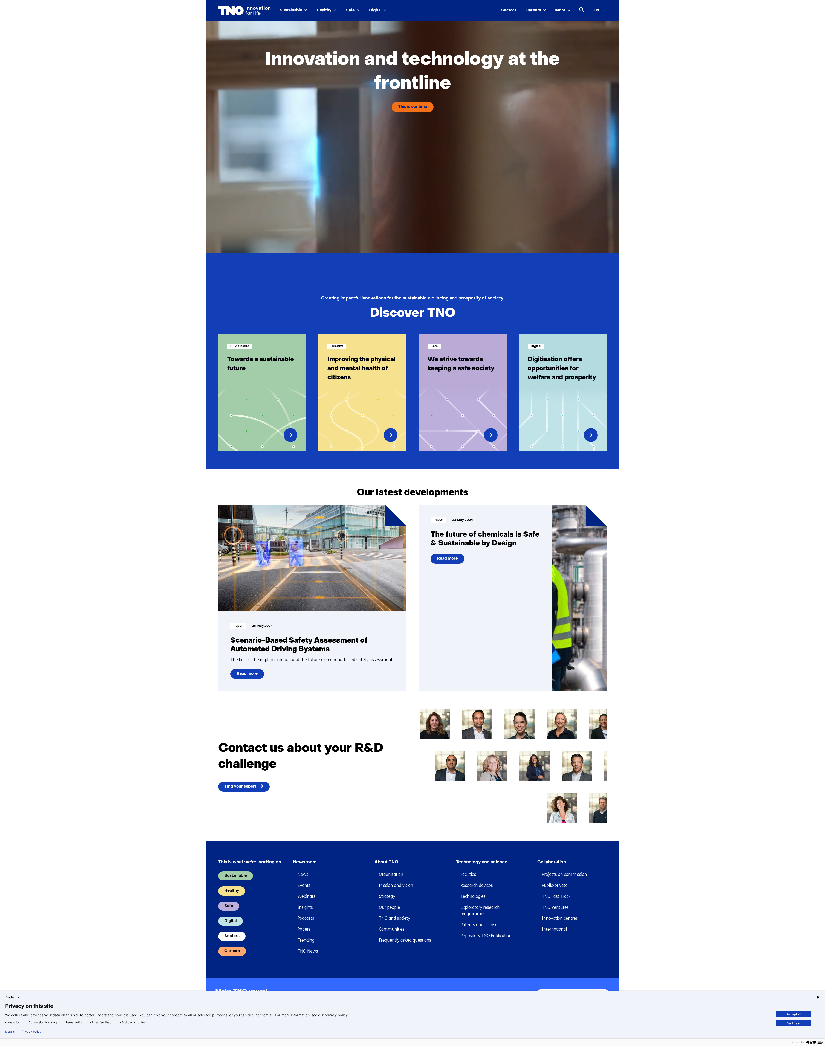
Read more (248, 675)
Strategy (387, 896)
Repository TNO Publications (486, 935)
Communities (392, 929)
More (560, 10)
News (303, 874)
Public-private (555, 885)
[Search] (581, 9)
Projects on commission (564, 874)
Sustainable (291, 10)
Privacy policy (31, 1031)
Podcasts (306, 918)
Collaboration (551, 862)
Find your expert (240, 786)
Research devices (476, 885)
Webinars (306, 896)
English (11, 997)
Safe (350, 10)
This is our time (412, 107)
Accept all (794, 1014)
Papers (304, 929)
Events (304, 885)
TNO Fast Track (556, 896)
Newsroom (305, 862)
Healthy (324, 10)
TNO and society (394, 918)
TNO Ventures (555, 907)
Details (10, 1031)
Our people (389, 907)
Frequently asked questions (405, 940)
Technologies (473, 896)
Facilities (468, 874)
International (554, 929)
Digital (375, 10)
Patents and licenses (480, 924)
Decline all (793, 1023)
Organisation (391, 874)
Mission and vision (396, 885)
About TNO (386, 862)
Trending (306, 940)
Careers (533, 10)
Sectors (508, 10)
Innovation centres (560, 918)
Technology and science (481, 862)
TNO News (308, 951)
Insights (305, 907)
